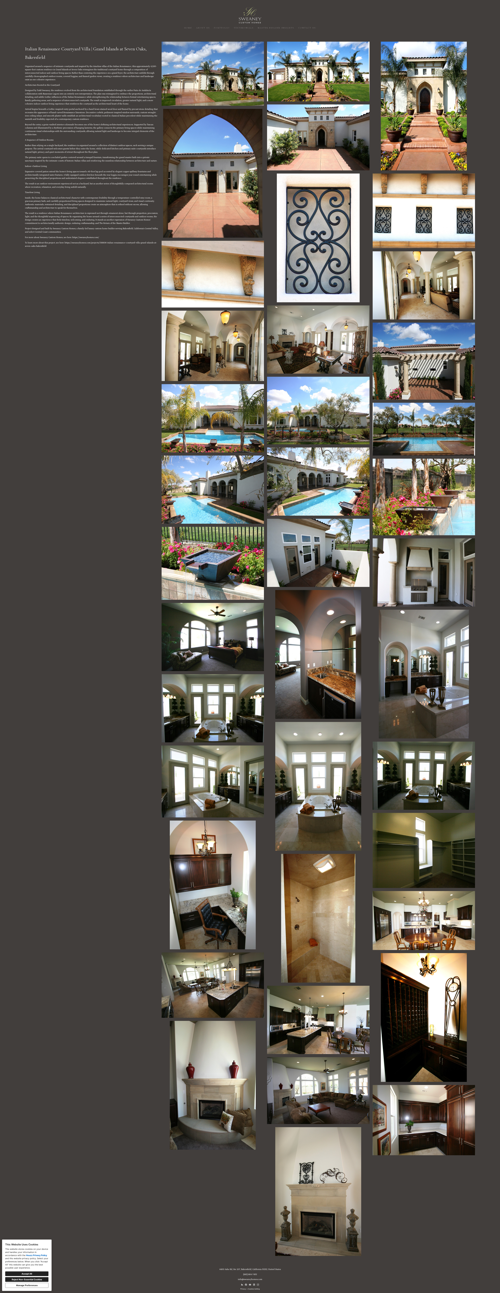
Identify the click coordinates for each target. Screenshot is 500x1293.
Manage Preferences (27, 1285)
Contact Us (307, 28)
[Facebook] (246, 1284)
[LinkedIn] (254, 1284)
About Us (203, 28)
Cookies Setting (254, 1289)
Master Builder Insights (276, 28)
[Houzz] (242, 1284)
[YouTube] (250, 1284)
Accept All (27, 1273)
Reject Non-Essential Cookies (27, 1279)
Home (188, 28)
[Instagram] (258, 1284)
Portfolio (222, 28)
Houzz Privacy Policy (36, 1255)
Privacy (243, 1289)
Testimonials (244, 28)
